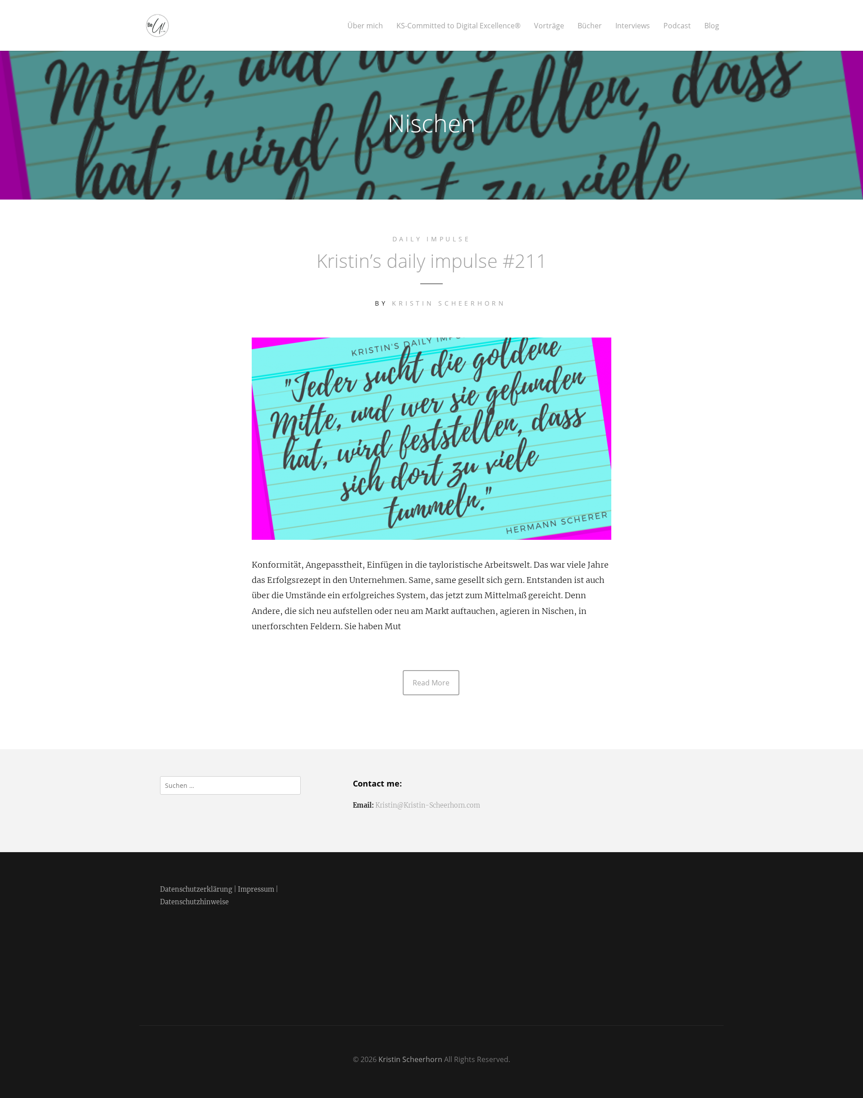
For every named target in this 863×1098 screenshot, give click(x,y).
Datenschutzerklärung (196, 889)
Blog (711, 26)
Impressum (256, 889)
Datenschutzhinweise (194, 902)
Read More (431, 683)
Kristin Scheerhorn (449, 303)
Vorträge (549, 26)
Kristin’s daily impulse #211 (431, 260)
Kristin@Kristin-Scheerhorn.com (427, 805)
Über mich (365, 26)
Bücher (590, 26)
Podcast (677, 26)
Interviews (632, 26)
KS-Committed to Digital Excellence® (458, 26)
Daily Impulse (431, 239)
